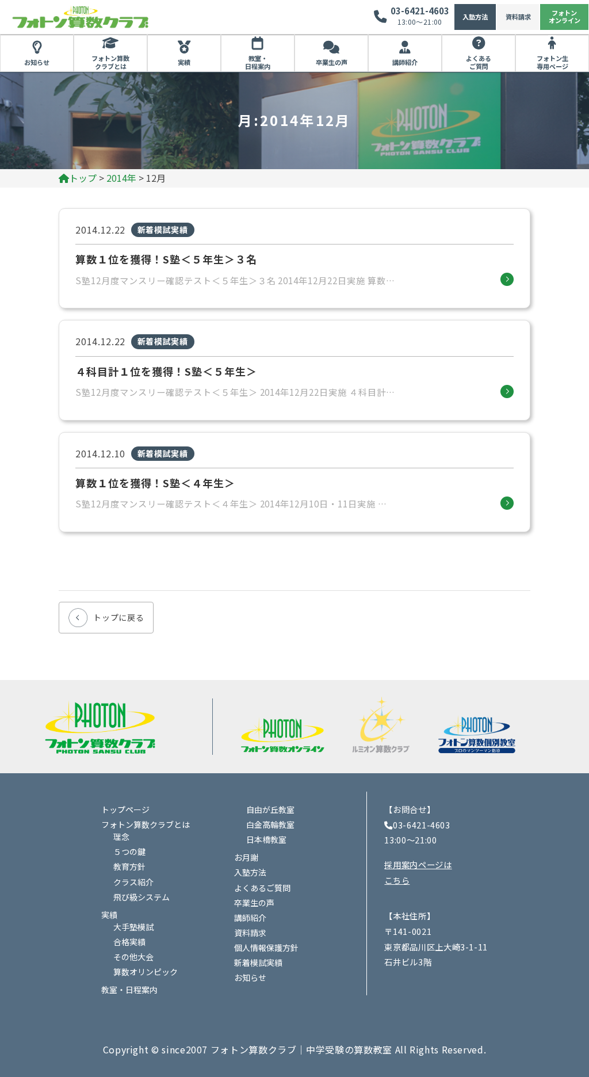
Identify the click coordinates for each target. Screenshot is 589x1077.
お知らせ (36, 62)
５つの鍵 (129, 851)
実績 (184, 62)
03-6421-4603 (420, 11)
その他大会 (133, 957)
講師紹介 (405, 62)
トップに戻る (118, 617)
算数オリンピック (145, 971)
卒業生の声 (331, 62)
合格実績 (129, 942)
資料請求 (518, 16)
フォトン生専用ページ (552, 62)
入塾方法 (475, 16)
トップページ (125, 809)
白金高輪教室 (270, 824)
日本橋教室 (266, 839)
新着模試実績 (258, 962)
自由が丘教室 (270, 809)
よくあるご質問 (478, 62)
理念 (121, 836)
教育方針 (129, 866)
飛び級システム (141, 897)
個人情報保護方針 (266, 947)
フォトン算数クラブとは (110, 62)
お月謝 (246, 857)
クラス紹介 (133, 882)
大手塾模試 (133, 927)
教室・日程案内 (257, 62)
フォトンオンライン (564, 16)
